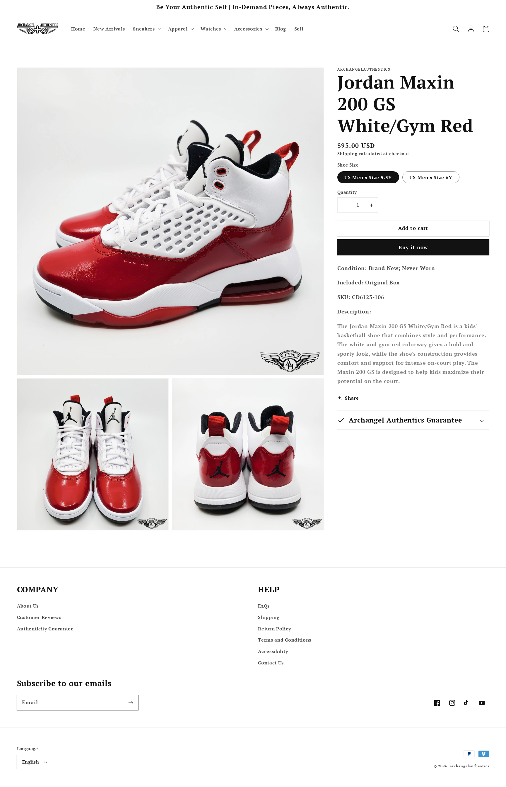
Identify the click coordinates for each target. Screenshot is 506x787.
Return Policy (274, 628)
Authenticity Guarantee (45, 628)
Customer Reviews (39, 617)
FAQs (264, 606)
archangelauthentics (469, 766)
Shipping (347, 153)
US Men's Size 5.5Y (368, 177)
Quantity (347, 192)
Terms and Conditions (284, 640)
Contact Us (271, 662)
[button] (146, 29)
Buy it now (413, 247)
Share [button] (352, 398)
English (30, 762)
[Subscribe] (130, 702)
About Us (28, 606)
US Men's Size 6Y (430, 177)
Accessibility (273, 651)
